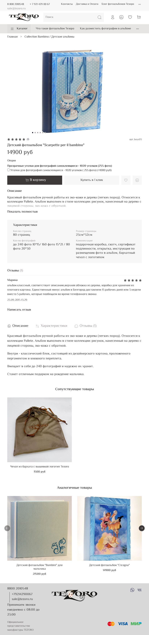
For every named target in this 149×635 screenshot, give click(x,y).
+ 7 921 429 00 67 (40, 4)
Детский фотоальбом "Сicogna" (109, 565)
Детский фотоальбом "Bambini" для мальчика (40, 567)
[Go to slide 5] (42, 132)
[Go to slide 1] (32, 132)
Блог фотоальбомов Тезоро (118, 4)
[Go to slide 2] (35, 132)
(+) (61, 170)
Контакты (67, 4)
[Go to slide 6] (45, 132)
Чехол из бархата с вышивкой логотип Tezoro (39, 467)
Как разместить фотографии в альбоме (105, 28)
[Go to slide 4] (40, 132)
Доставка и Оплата (87, 4)
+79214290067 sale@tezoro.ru (22, 597)
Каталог (22, 28)
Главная (12, 37)
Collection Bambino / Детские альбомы (49, 37)
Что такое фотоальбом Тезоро (55, 28)
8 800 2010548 (15, 4)
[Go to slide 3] (37, 132)
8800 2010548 (17, 588)
